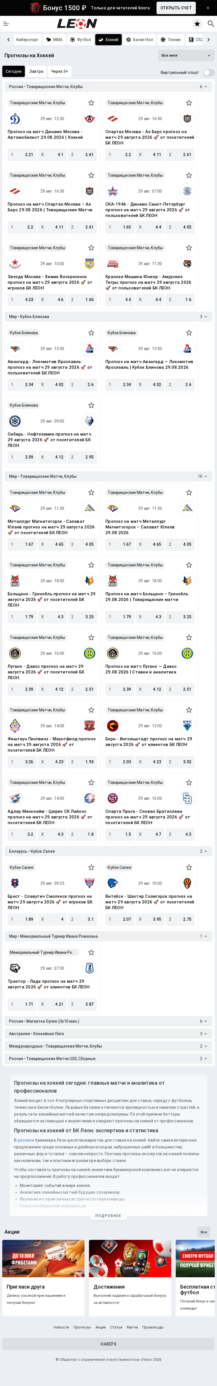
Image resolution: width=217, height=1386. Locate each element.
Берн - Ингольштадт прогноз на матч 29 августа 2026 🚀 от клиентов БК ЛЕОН (148, 741)
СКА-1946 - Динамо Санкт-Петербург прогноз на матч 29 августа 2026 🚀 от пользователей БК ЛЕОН (147, 210)
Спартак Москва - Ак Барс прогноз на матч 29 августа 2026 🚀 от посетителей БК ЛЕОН (149, 137)
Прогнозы (82, 1327)
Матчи (132, 1327)
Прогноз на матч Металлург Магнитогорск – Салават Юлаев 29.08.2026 (140, 527)
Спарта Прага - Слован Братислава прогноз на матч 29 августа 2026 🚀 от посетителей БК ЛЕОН (147, 817)
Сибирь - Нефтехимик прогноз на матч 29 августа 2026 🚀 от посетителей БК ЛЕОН (49, 440)
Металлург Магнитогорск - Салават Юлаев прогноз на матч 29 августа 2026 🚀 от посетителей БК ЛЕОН (51, 527)
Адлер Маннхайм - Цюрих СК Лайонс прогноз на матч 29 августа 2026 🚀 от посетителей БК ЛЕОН (50, 817)
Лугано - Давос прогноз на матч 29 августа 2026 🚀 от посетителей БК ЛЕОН (46, 672)
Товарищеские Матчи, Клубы (37, 103)
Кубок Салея (21, 867)
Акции (101, 1327)
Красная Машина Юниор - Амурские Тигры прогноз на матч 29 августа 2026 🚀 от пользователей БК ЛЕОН (148, 282)
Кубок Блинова (24, 332)
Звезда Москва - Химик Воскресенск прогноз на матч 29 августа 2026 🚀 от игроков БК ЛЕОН (50, 282)
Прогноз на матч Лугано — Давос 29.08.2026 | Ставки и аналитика (141, 669)
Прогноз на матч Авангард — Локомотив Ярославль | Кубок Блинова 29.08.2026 (149, 364)
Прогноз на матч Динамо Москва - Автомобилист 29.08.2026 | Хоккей (45, 134)
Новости (61, 1327)
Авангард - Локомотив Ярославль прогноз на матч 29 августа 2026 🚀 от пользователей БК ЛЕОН (50, 367)
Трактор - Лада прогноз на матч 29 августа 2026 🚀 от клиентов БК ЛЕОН (49, 984)
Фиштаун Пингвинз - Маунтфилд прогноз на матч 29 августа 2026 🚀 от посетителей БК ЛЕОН (52, 744)
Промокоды (153, 1327)
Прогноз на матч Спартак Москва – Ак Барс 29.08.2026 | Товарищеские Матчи (50, 207)
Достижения (109, 1287)
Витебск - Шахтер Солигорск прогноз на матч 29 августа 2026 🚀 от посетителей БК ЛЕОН (149, 902)
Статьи (116, 1327)
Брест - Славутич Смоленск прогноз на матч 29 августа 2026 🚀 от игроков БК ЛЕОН (50, 902)
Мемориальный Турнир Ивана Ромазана (44, 952)
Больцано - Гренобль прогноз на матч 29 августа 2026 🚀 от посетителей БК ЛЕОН (52, 599)
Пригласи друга (26, 1287)
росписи (26, 1140)
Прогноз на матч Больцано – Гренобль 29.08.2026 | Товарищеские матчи (146, 596)
